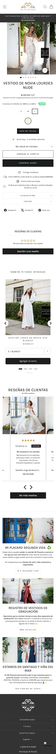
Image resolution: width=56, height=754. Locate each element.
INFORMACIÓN (27, 720)
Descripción (28, 196)
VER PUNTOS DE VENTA (28, 689)
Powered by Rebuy (28, 372)
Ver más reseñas (28, 495)
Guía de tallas (28, 131)
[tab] (20, 368)
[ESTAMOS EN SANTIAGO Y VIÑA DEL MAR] (28, 650)
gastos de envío (23, 98)
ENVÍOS (28, 201)
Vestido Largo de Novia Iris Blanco (28, 339)
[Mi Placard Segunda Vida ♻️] (28, 530)
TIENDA (27, 726)
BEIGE (28, 121)
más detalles (28, 630)
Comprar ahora (28, 163)
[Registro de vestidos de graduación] (28, 591)
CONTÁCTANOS (27, 733)
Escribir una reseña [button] (28, 251)
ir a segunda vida (28, 571)
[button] (26, 487)
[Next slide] (50, 323)
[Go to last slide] (6, 323)
